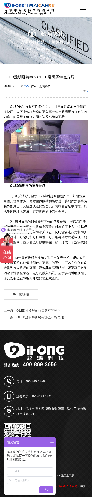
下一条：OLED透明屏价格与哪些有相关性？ (35, 317)
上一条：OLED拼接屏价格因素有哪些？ (32, 310)
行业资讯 (60, 49)
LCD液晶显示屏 (65, 475)
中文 (83, 486)
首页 (29, 49)
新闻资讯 (43, 49)
